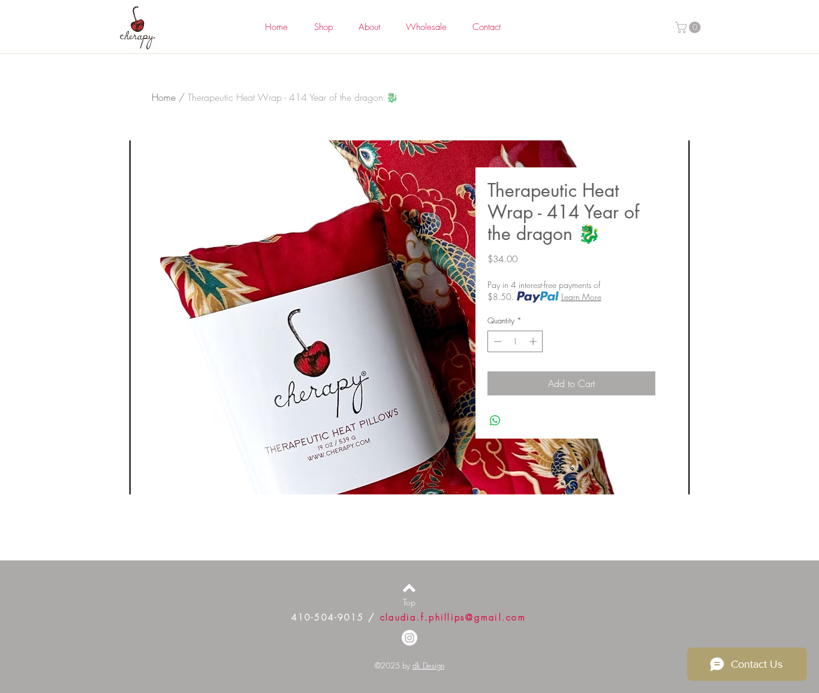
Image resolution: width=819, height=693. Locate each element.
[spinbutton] (515, 341)
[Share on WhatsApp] (495, 420)
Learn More (581, 296)
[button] (689, 27)
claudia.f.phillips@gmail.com (453, 617)
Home (164, 97)
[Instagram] (409, 638)
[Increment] (534, 341)
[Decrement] (496, 341)
